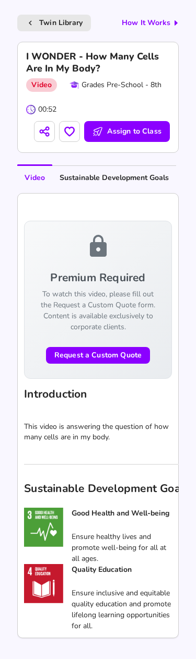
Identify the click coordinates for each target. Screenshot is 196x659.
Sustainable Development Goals (114, 178)
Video (35, 178)
